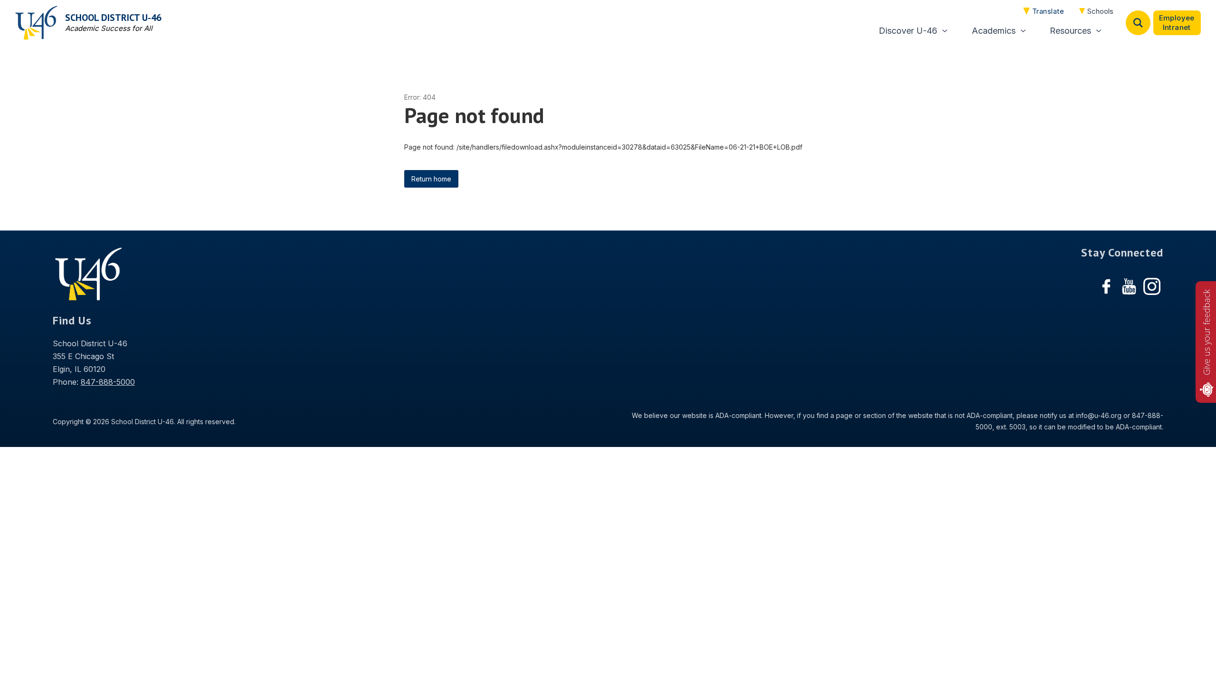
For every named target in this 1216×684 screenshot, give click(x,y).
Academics (994, 31)
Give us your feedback (1206, 332)
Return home (431, 179)
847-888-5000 (108, 382)
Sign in (1177, 22)
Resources (1070, 31)
